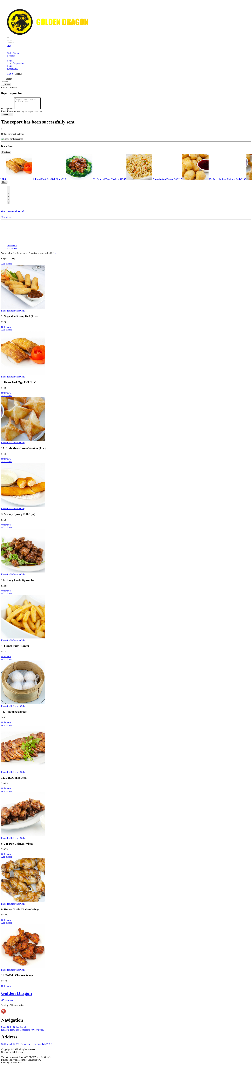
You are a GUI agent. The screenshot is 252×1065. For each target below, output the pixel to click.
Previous (6, 152)
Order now (6, 327)
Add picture (6, 263)
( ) (9, 45)
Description (7, 108)
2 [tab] (8, 190)
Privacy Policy (37, 1030)
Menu (4, 1027)
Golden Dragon (16, 993)
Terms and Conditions (20, 1030)
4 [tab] (8, 197)
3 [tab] (8, 194)
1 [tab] (8, 187)
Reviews (5, 1030)
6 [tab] (8, 203)
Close (7, 85)
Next (4, 182)
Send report (7, 114)
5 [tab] (8, 200)
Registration (18, 63)
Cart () (10, 74)
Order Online (13, 53)
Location (11, 55)
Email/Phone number (11, 111)
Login (10, 60)
